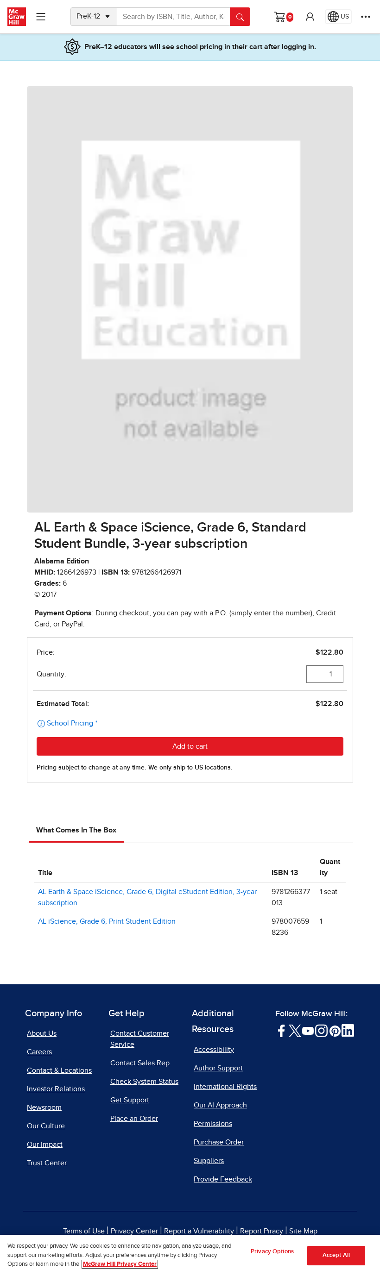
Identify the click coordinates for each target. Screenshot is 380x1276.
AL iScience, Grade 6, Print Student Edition (107, 921)
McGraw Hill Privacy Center (120, 1264)
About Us (42, 1033)
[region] (190, 1255)
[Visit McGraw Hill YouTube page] (308, 1030)
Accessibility (214, 1049)
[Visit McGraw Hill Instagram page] (321, 1030)
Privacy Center (134, 1231)
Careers (39, 1052)
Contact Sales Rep (140, 1063)
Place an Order (134, 1118)
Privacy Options (272, 1252)
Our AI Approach (220, 1105)
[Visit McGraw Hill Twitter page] (295, 1030)
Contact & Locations (59, 1070)
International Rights (225, 1086)
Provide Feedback (223, 1179)
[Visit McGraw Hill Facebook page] (281, 1030)
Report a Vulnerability (199, 1231)
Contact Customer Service (139, 1039)
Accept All (336, 1255)
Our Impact (45, 1144)
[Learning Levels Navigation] (40, 16)
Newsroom (44, 1107)
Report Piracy (261, 1231)
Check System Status (144, 1081)
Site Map (303, 1231)
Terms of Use (84, 1231)
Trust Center (47, 1163)
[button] (310, 16)
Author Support (218, 1068)
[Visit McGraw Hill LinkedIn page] (348, 1030)
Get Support (129, 1100)
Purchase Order (219, 1142)
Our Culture (46, 1126)
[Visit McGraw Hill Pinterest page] (335, 1030)
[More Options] (365, 16)
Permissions (213, 1123)
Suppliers (209, 1160)
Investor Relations (56, 1089)
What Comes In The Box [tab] (76, 830)
